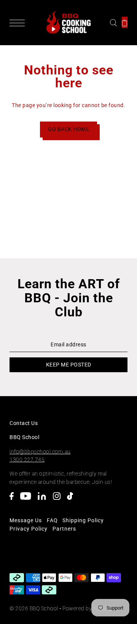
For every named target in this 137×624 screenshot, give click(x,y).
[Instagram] (59, 499)
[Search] (113, 22)
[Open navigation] (19, 22)
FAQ (52, 520)
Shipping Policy (83, 520)
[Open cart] (124, 22)
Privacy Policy (29, 529)
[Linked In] (44, 499)
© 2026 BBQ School (34, 608)
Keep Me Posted (68, 365)
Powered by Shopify (87, 608)
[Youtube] (28, 499)
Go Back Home (68, 129)
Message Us (26, 520)
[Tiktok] (72, 499)
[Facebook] (14, 499)
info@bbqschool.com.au (40, 452)
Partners (64, 529)
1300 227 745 (27, 460)
